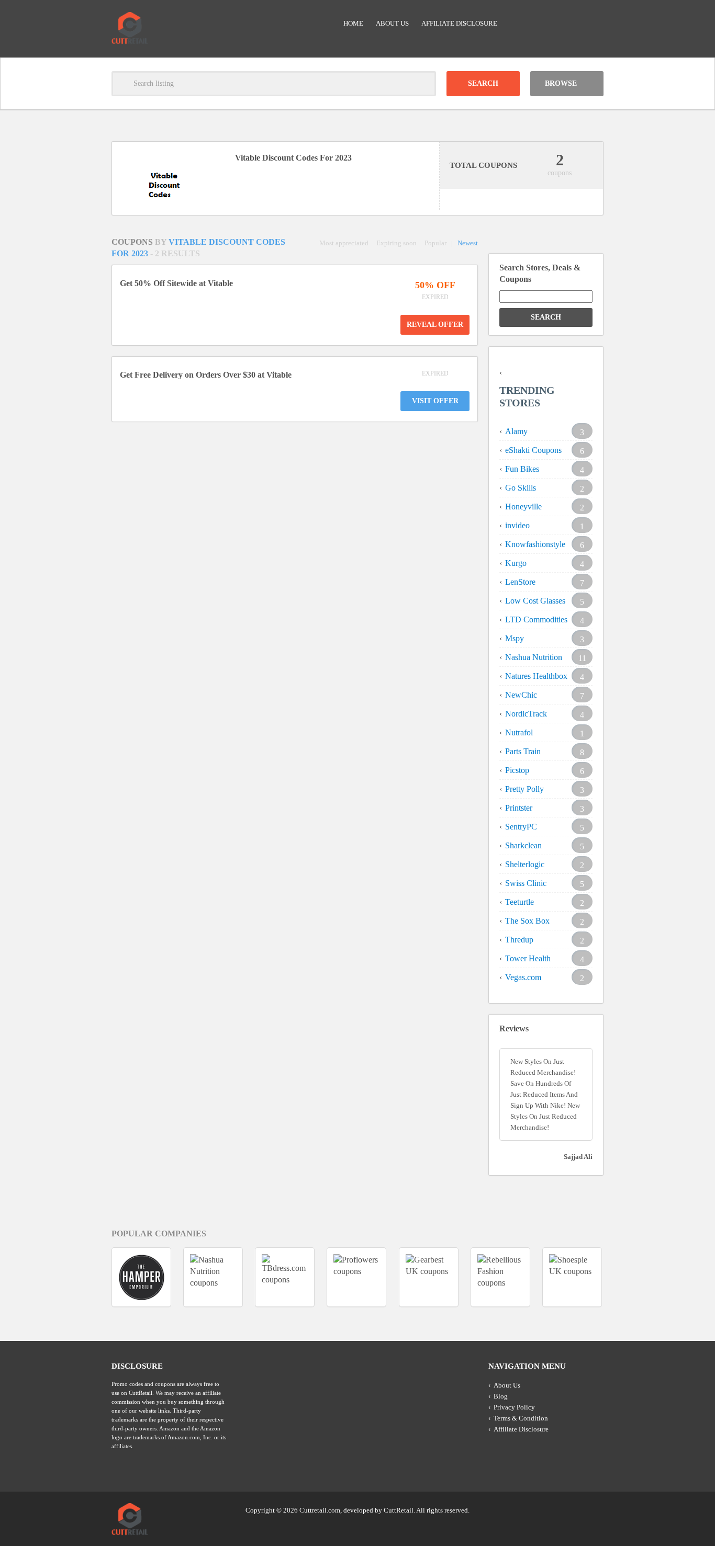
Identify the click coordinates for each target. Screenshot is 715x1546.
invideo (517, 525)
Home (353, 23)
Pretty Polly (524, 789)
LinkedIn (574, 1509)
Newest (467, 243)
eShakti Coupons (533, 450)
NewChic (521, 694)
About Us (392, 23)
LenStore (520, 581)
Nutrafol (519, 732)
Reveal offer (435, 324)
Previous (92, 1277)
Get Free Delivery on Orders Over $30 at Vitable (206, 374)
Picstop (517, 770)
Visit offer (435, 401)
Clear (423, 83)
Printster (518, 807)
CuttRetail (399, 1510)
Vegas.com (523, 977)
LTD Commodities (536, 619)
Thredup (519, 939)
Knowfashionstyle (535, 544)
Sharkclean (523, 845)
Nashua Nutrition (533, 657)
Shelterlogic (524, 864)
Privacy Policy (514, 1407)
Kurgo (516, 563)
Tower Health (528, 958)
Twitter (554, 1509)
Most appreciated (343, 243)
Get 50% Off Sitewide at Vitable (176, 283)
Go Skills (520, 487)
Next (622, 1277)
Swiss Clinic (525, 883)
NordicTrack (526, 713)
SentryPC (521, 826)
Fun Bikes (522, 468)
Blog (501, 1396)
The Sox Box (527, 920)
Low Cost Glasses (535, 600)
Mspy (514, 638)
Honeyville (523, 506)
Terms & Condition (521, 1418)
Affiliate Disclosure (459, 23)
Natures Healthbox (536, 676)
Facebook (594, 1509)
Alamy (516, 431)
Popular (435, 243)
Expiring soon (396, 243)
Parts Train (523, 751)
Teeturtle (519, 901)
